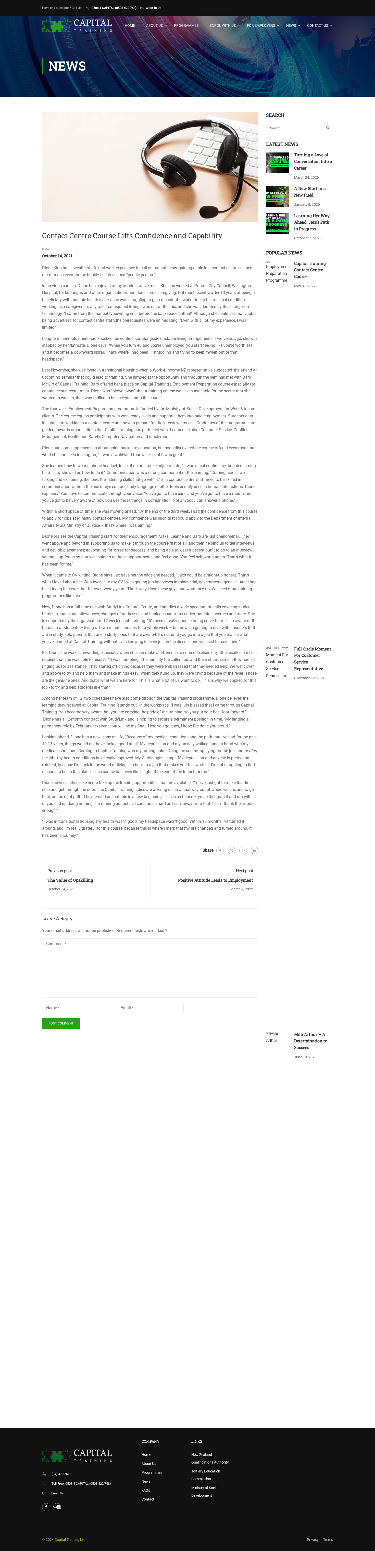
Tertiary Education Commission (205, 1475)
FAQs (146, 1490)
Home (130, 25)
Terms (328, 1539)
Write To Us (153, 8)
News (291, 25)
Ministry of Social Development (204, 1491)
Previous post (59, 870)
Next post (244, 870)
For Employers (261, 25)
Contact (148, 1499)
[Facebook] (220, 850)
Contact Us (317, 25)
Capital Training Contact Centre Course (310, 270)
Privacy (313, 1539)
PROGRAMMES (186, 25)
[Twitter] (231, 850)
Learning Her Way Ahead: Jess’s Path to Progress (312, 222)
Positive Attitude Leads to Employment (215, 880)
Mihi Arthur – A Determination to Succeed (310, 1041)
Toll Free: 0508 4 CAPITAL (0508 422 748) (81, 1483)
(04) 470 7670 (61, 1474)
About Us (154, 25)
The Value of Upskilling (70, 880)
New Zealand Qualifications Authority (210, 1458)
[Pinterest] (243, 850)
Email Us (57, 1493)
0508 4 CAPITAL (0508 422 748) (114, 8)
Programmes (152, 1472)
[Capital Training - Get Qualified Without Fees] (77, 25)
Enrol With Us (223, 25)
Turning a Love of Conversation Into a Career (313, 161)
